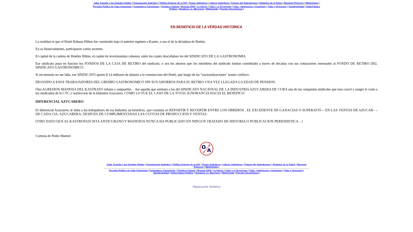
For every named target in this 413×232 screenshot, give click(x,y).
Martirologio (312, 3)
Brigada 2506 (188, 6)
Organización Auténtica (145, 3)
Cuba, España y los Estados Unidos (112, 3)
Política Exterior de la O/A (173, 3)
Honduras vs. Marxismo (191, 9)
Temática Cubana (170, 6)
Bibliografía (212, 9)
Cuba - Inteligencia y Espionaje (249, 6)
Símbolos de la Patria (270, 3)
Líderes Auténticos (219, 3)
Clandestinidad (296, 6)
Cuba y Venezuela (277, 6)
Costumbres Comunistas (146, 6)
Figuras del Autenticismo (244, 3)
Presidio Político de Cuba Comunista (112, 6)
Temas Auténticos (198, 3)
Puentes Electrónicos (231, 9)
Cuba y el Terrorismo (220, 6)
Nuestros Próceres (294, 3)
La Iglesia (202, 6)
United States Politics (182, 173)
